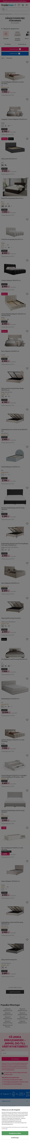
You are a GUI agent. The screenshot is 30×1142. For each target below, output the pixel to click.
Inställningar (15, 1137)
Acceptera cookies (15, 1133)
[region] (15, 1124)
